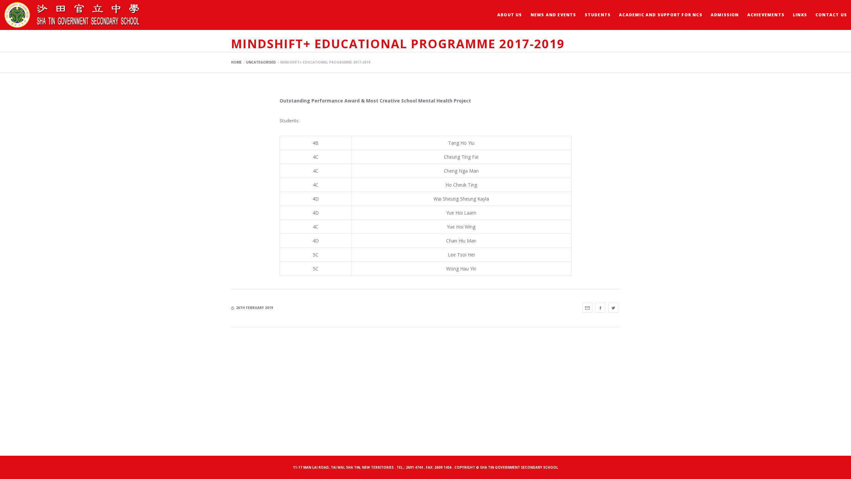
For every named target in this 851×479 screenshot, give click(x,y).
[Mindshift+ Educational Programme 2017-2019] (587, 308)
